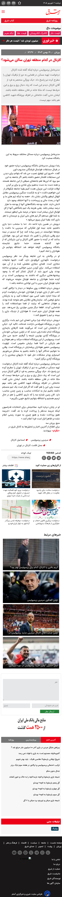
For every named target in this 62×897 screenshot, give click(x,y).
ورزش (56, 52)
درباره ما (57, 864)
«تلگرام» (55, 430)
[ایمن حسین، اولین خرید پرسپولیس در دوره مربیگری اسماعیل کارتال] (31, 653)
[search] (3, 3)
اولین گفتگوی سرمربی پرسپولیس (42, 600)
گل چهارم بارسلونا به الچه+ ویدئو (46, 788)
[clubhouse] (20, 852)
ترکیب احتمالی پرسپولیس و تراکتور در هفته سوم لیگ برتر (35, 765)
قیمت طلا (21, 33)
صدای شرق (30, 846)
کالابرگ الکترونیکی (38, 33)
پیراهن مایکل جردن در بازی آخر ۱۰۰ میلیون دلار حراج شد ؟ (35, 747)
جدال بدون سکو (53, 771)
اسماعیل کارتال (18, 440)
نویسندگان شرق (54, 878)
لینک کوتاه (26, 453)
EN (13, 3)
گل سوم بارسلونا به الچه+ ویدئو (46, 794)
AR (8, 3)
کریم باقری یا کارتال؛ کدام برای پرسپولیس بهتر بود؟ (34, 567)
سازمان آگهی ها (54, 883)
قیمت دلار (55, 33)
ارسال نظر (49, 711)
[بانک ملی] (31, 730)
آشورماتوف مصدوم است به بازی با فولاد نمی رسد (39, 753)
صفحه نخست (55, 842)
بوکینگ (55, 828)
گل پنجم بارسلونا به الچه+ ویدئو (46, 782)
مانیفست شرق (54, 873)
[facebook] (49, 458)
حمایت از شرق (54, 869)
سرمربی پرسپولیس (40, 440)
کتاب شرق (9, 20)
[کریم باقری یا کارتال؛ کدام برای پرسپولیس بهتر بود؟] (31, 554)
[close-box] (4, 40)
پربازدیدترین (31, 739)
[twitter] (54, 458)
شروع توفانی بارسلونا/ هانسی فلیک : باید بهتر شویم (38, 759)
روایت (50, 846)
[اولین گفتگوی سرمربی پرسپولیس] (31, 587)
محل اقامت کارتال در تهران (30, 445)
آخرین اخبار (51, 739)
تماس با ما (56, 859)
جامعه (44, 842)
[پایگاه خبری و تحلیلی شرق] (53, 12)
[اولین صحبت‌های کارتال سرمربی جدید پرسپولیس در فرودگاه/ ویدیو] (31, 620)
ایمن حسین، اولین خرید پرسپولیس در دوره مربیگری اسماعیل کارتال (33, 665)
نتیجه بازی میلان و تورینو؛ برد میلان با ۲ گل (41, 800)
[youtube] (14, 852)
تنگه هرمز (9, 33)
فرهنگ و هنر (11, 842)
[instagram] (42, 852)
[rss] (48, 852)
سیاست (34, 842)
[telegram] (59, 458)
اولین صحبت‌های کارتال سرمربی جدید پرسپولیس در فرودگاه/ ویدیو (33, 633)
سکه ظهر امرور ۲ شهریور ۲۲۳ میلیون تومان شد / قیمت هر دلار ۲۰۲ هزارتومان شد (22, 41)
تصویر (41, 846)
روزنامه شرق (52, 20)
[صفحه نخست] (18, 3)
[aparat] (25, 852)
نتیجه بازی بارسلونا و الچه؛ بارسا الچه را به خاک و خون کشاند (34, 777)
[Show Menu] (3, 10)
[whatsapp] (44, 458)
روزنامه (11, 739)
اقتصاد (23, 842)
